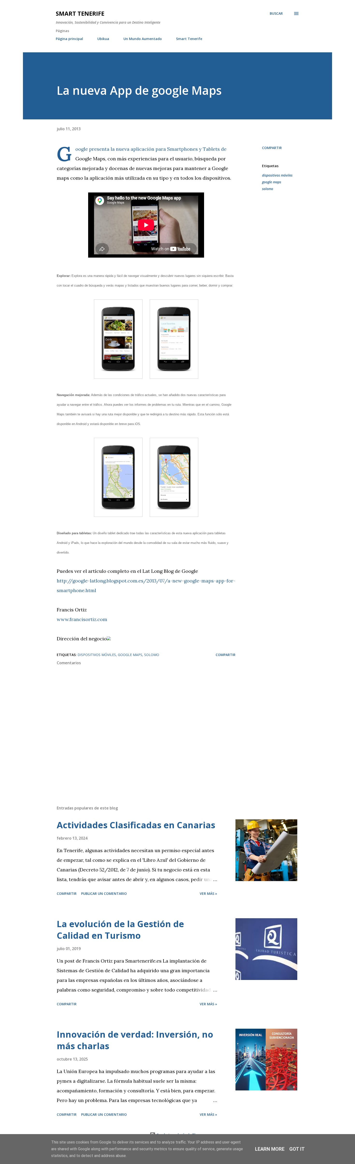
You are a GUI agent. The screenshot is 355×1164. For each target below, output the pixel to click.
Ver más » (208, 893)
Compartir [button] (272, 147)
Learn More (269, 1149)
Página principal (69, 38)
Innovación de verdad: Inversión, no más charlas (135, 1040)
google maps (271, 182)
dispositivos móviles (277, 175)
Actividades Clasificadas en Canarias (136, 825)
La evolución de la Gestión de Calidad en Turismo (120, 929)
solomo (267, 188)
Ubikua (103, 38)
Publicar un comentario (104, 893)
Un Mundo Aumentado (142, 38)
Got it (297, 1149)
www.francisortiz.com (82, 619)
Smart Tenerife (80, 13)
